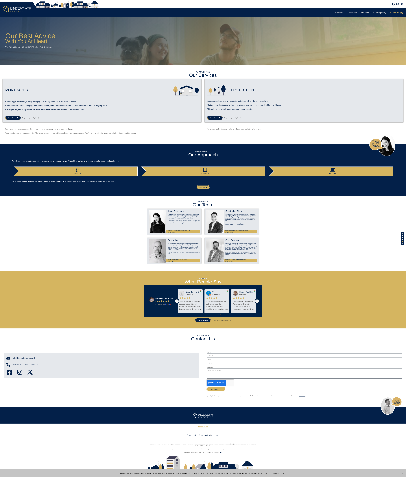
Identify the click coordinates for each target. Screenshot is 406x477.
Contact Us (394, 13)
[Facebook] (393, 4)
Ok (266, 473)
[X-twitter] (402, 4)
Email (209, 359)
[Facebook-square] (9, 372)
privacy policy (302, 396)
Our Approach (352, 13)
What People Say (379, 13)
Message (210, 367)
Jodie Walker (244, 292)
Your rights (215, 435)
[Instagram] (397, 4)
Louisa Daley (217, 292)
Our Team (365, 13)
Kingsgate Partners (164, 298)
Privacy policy (192, 435)
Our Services (338, 13)
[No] (402, 473)
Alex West (189, 292)
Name (209, 352)
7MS (221, 452)
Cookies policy (204, 435)
